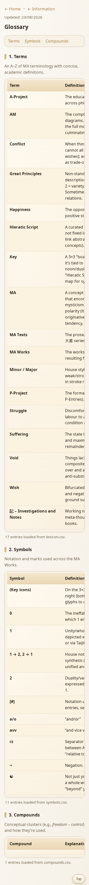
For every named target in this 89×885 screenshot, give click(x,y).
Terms (14, 41)
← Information (41, 9)
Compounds (56, 41)
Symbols (33, 41)
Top (78, 879)
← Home (12, 9)
